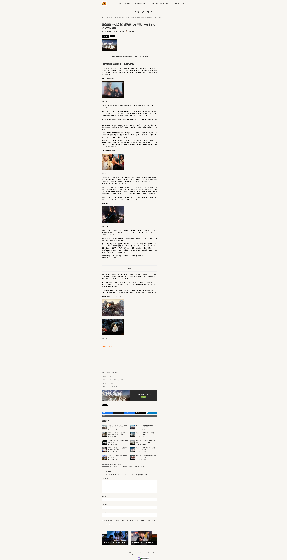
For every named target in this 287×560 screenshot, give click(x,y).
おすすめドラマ (113, 464)
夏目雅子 (126, 466)
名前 (104, 496)
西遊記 (119, 464)
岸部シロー (132, 466)
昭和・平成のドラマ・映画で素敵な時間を (113, 380)
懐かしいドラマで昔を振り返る (110, 386)
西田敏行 (138, 466)
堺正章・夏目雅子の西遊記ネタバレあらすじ (114, 372)
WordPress (135, 554)
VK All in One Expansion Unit (153, 554)
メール (104, 504)
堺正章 (121, 466)
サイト (104, 512)
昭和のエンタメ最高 (108, 383)
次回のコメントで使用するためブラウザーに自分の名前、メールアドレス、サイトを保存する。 (129, 520)
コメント (105, 478)
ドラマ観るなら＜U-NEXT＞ (110, 258)
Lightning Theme (143, 554)
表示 (107, 36)
